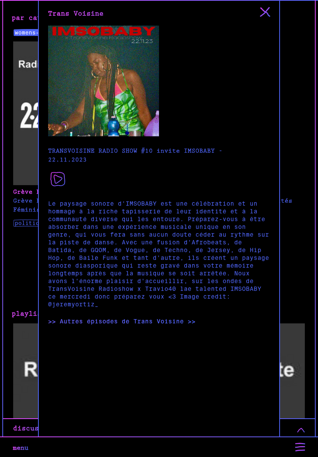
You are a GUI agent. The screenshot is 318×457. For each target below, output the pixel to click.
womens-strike (37, 32)
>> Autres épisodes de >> (121, 321)
